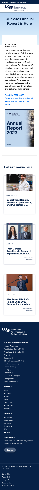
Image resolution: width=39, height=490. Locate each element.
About (6, 391)
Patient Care (8, 405)
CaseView (7, 358)
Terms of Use (7, 483)
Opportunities (9, 402)
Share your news (10, 382)
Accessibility (6, 477)
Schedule (7, 373)
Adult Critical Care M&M (13, 349)
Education (7, 394)
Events (6, 397)
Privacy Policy (7, 480)
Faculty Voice (9, 367)
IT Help (6, 370)
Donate (10, 450)
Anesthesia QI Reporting (13, 352)
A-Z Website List (8, 486)
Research (7, 408)
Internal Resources (11, 346)
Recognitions (9, 379)
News (6, 399)
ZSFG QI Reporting (11, 376)
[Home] (16, 8)
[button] (35, 8)
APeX (6, 355)
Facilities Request (10, 364)
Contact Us (6, 474)
